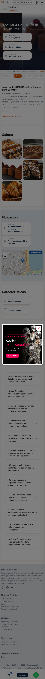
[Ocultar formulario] (38, 328)
